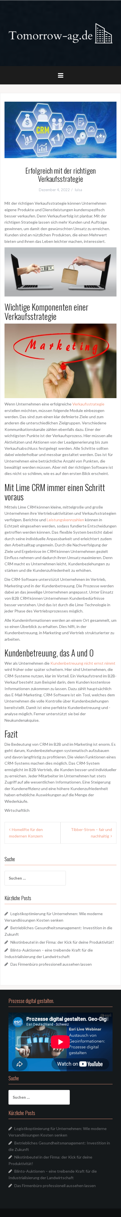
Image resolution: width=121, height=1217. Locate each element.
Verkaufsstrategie (88, 404)
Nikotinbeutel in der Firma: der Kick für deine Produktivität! (62, 942)
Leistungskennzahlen (65, 519)
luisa (78, 189)
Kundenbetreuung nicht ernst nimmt (82, 663)
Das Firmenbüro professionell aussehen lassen (51, 964)
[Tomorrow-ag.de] (60, 32)
